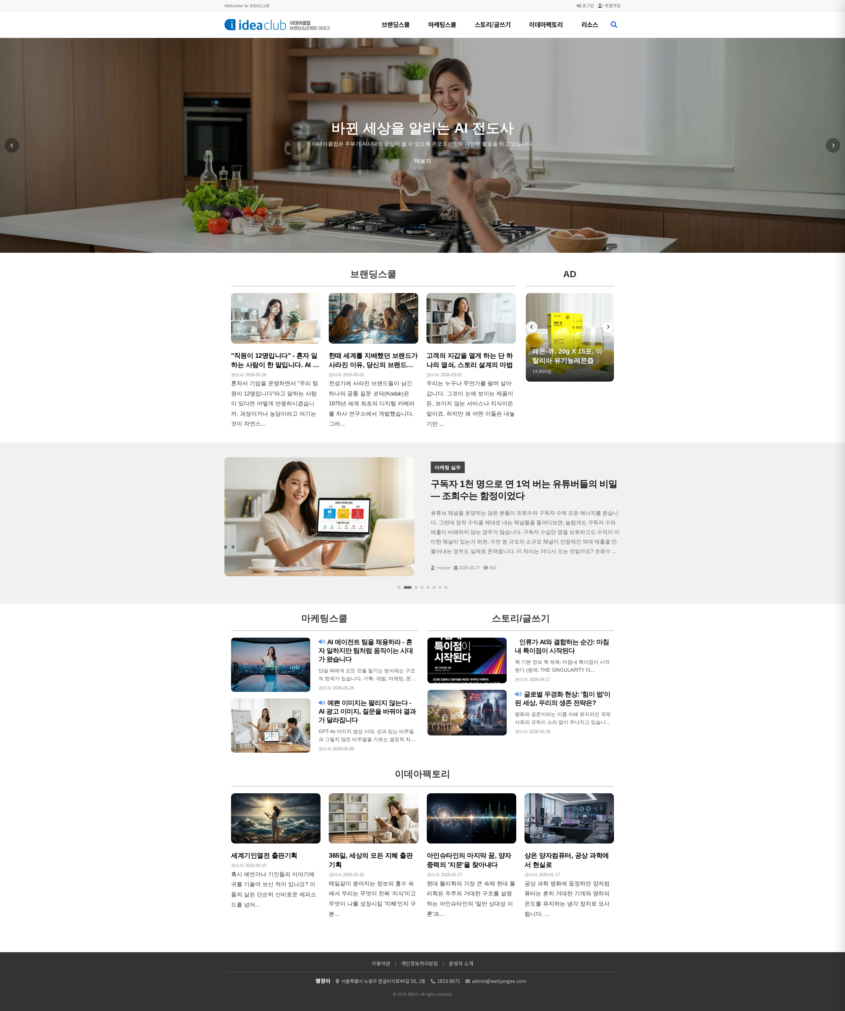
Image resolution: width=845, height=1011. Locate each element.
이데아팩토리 (546, 24)
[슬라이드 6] (434, 587)
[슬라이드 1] (399, 587)
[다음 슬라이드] (833, 145)
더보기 (422, 178)
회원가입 (612, 5)
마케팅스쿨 (442, 24)
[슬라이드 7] (440, 587)
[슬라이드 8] (446, 587)
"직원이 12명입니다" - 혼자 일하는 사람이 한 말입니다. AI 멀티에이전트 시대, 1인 (275, 365)
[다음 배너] (608, 327)
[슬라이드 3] (414, 587)
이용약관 (381, 963)
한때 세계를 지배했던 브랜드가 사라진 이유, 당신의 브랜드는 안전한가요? (373, 365)
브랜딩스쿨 (396, 24)
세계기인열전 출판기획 (264, 855)
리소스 (589, 24)
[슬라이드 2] (405, 587)
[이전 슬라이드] (12, 145)
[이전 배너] (532, 327)
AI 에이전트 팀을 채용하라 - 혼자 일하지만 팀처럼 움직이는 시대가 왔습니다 (366, 650)
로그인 (587, 5)
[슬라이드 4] (422, 587)
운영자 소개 (461, 963)
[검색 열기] (614, 24)
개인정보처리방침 (419, 963)
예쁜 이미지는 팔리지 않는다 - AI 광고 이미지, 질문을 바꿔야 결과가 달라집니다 (367, 711)
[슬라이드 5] (428, 587)
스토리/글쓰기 (493, 24)
